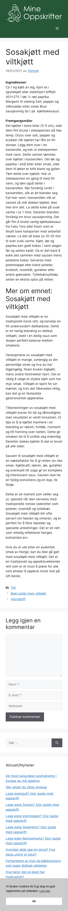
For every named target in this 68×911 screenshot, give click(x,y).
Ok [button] (34, 901)
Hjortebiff (18, 599)
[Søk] (57, 742)
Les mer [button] (44, 891)
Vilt (13, 588)
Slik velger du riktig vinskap (26, 787)
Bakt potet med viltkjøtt (28, 593)
